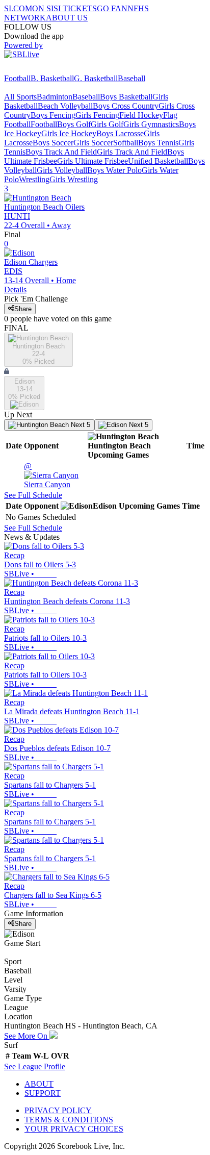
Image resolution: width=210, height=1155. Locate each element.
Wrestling (34, 179)
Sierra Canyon (47, 475)
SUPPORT (42, 1093)
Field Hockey (141, 115)
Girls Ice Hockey (68, 133)
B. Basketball (52, 78)
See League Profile (34, 1066)
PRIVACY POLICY (58, 1110)
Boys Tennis (158, 142)
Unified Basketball (158, 161)
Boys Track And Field (61, 151)
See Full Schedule (33, 495)
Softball (125, 142)
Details (15, 289)
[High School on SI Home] (43, 69)
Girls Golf (107, 124)
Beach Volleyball (65, 106)
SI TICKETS (75, 8)
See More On (26, 1036)
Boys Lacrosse (120, 133)
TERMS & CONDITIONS (68, 1119)
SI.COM (18, 8)
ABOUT (39, 1083)
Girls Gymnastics (151, 124)
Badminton (54, 96)
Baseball (131, 78)
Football (17, 78)
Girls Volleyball (62, 170)
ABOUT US (67, 17)
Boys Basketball (126, 96)
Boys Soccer (53, 142)
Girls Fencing (97, 115)
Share (23, 309)
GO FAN (112, 8)
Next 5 (79, 425)
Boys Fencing (53, 115)
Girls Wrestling (73, 179)
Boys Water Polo (114, 170)
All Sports (20, 96)
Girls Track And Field (132, 151)
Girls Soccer (93, 142)
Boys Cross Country (126, 106)
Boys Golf (74, 124)
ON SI (43, 8)
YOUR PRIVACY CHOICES (73, 1128)
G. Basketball (96, 78)
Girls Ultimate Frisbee (92, 161)
